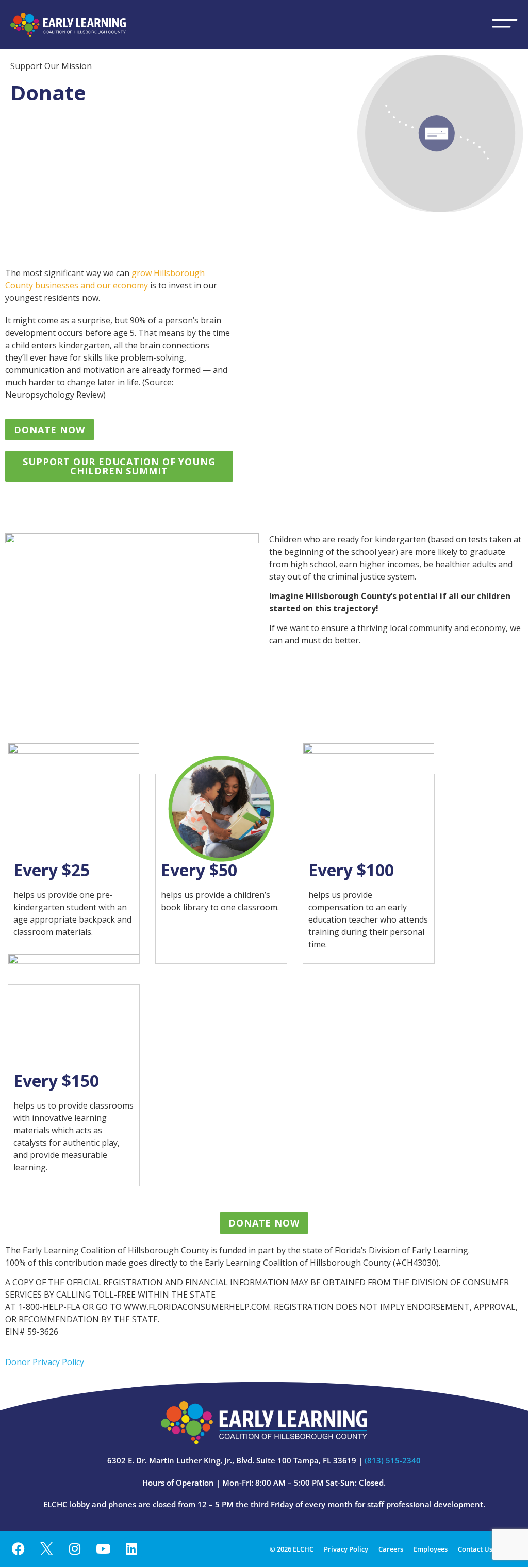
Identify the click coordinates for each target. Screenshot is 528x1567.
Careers (390, 1549)
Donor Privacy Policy (44, 1362)
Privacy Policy (346, 1549)
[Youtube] (103, 1549)
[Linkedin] (131, 1549)
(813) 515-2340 (393, 1460)
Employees (431, 1549)
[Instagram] (75, 1549)
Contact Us (475, 1549)
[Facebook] (18, 1549)
